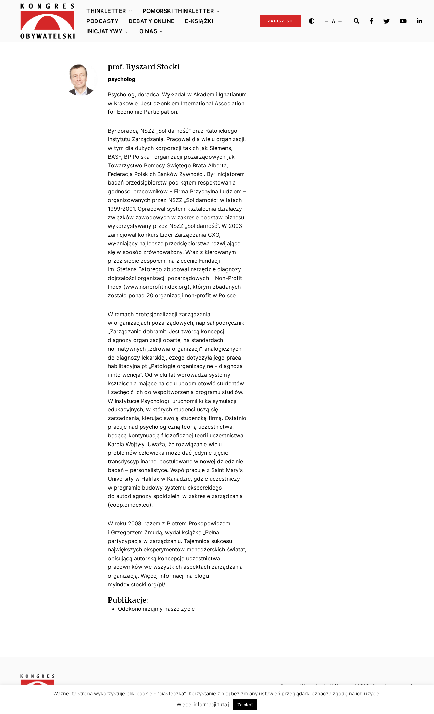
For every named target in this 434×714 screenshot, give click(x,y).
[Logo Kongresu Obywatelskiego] (47, 21)
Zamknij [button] (245, 704)
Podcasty (102, 21)
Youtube (403, 21)
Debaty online (152, 21)
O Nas (148, 31)
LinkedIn (419, 21)
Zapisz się (281, 21)
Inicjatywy (104, 31)
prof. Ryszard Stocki (144, 66)
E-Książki (199, 21)
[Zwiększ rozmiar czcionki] (340, 21)
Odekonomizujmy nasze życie (156, 608)
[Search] (356, 21)
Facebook (371, 21)
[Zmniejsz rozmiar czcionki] (326, 21)
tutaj (223, 704)
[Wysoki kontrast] (311, 21)
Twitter (386, 21)
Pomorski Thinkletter (178, 10)
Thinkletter (106, 10)
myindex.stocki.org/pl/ (136, 584)
